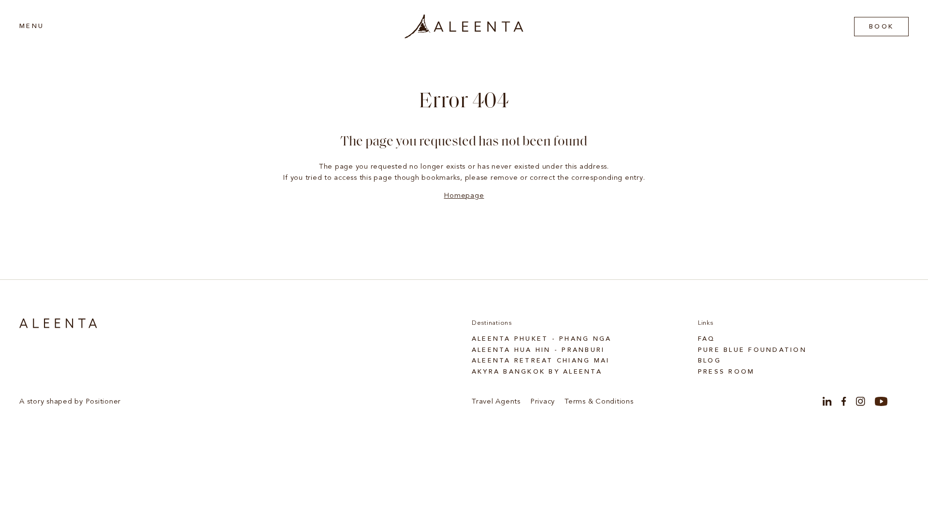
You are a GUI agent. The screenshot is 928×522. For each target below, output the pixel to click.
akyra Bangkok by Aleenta (537, 372)
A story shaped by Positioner (70, 402)
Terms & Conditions (599, 402)
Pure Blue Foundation (752, 350)
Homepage (464, 196)
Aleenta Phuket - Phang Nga (542, 339)
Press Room (726, 372)
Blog (709, 361)
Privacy (542, 402)
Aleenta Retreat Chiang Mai (541, 361)
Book (881, 27)
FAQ (706, 339)
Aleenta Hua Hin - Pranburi (538, 350)
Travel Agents (496, 402)
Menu (31, 26)
